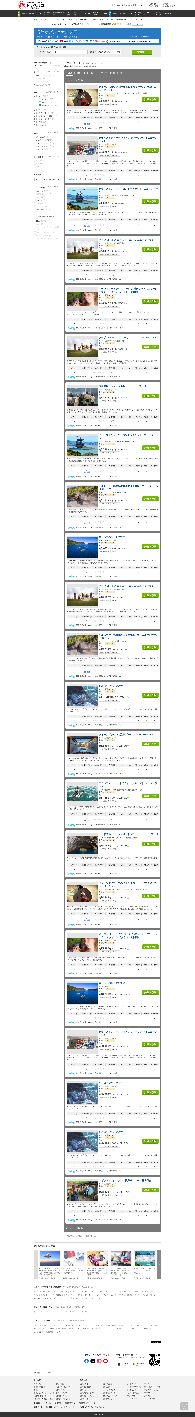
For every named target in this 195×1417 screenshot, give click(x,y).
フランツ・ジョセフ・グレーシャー (147, 1295)
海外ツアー (84, 1390)
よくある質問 (131, 5)
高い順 (93, 73)
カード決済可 (43, 209)
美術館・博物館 (111, 1325)
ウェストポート (53, 1291)
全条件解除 (77, 66)
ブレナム (37, 1298)
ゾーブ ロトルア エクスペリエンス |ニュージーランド (127, 239)
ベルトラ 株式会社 (45, 232)
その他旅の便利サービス (52, 1332)
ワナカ (98, 1298)
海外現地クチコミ (109, 1393)
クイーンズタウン (97, 1291)
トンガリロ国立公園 (56, 1295)
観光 (43, 96)
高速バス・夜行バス (63, 1387)
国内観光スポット (62, 1396)
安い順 (86, 73)
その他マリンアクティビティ (53, 1325)
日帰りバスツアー (62, 1393)
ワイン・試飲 (129, 1328)
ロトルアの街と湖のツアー (113, 537)
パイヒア (105, 1295)
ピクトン (113, 1295)
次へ (159, 1264)
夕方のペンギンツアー (111, 685)
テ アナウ (37, 1295)
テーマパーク (99, 1325)
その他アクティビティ (73, 1325)
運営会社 (147, 1393)
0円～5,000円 (42, 137)
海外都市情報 (107, 1399)
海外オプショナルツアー (58, 32)
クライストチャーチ (112, 1291)
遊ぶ (43, 110)
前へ (35, 1264)
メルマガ (142, 5)
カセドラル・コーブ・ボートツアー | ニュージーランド (128, 834)
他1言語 (87, 124)
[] (138, 24)
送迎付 (40, 197)
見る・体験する (46, 119)
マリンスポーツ (46, 113)
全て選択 (49, 71)
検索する (142, 52)
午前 (40, 161)
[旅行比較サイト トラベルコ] (34, 20)
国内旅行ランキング (63, 1399)
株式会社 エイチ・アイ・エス (47, 228)
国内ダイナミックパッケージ (44, 1393)
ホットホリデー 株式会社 (47, 238)
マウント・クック (64, 1298)
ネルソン (88, 1295)
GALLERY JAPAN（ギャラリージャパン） (61, 1407)
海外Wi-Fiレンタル (87, 1399)
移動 (43, 122)
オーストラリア (39, 1312)
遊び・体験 (60, 1384)
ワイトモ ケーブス (87, 1298)
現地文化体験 (154, 1325)
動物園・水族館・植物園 (58, 1328)
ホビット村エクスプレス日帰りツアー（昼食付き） (126, 1180)
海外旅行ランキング (110, 1396)
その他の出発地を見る (43, 85)
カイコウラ (85, 1291)
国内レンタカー (61, 1390)
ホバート (41, 78)
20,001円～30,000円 (45, 146)
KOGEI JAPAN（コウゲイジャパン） (93, 1407)
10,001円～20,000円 (45, 143)
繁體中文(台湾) (70, 1403)
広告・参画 (131, 1396)
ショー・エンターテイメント (137, 1325)
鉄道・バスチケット (40, 1328)
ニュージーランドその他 (74, 1295)
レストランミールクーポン (113, 1328)
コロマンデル (126, 1291)
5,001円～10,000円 (44, 140)
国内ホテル (38, 1384)
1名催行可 (41, 206)
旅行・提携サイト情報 (152, 1387)
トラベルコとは (117, 5)
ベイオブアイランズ (49, 1298)
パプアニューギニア (67, 1312)
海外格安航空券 (85, 1387)
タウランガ (144, 1291)
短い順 (112, 73)
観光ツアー (48, 99)
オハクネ (64, 1291)
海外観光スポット (109, 1387)
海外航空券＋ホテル (87, 1393)
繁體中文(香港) (84, 1403)
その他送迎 (37, 1332)
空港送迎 (86, 1328)
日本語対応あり (43, 194)
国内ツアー (38, 1390)
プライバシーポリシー (152, 1390)
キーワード (40, 52)
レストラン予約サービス (144, 1328)
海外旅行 (83, 1380)
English (49, 1403)
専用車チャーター (74, 1328)
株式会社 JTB (43, 235)
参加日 (92, 52)
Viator (40, 224)
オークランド (42, 81)
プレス (146, 1384)
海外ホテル (84, 1384)
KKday (41, 221)
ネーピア (96, 1295)
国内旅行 (37, 1380)
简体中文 (58, 1403)
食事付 (40, 200)
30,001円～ (42, 149)
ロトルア (76, 1298)
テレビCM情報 (149, 1399)
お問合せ (153, 5)
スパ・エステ (87, 1325)
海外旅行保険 (107, 1384)
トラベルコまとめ (109, 1390)
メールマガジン (132, 1399)
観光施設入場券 (89, 66)
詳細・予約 (150, 99)
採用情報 (147, 1396)
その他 (44, 125)
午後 (40, 164)
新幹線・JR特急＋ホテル (44, 1399)
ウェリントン (43, 75)
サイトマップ (131, 1384)
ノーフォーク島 (82, 1312)
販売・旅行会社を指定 (45, 216)
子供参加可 (42, 203)
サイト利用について (134, 1387)
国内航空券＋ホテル (42, 1396)
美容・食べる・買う (48, 116)
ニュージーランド (53, 1312)
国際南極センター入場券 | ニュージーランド (122, 386)
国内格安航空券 (39, 1387)
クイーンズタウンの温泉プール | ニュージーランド (126, 734)
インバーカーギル (40, 1291)
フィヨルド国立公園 (125, 1295)
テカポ (45, 1295)
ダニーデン (154, 1291)
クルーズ (47, 102)
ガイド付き (42, 191)
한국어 (94, 1403)
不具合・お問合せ (133, 1393)
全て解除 (56, 71)
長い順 (119, 73)
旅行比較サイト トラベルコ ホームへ (46, 1373)
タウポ (135, 1291)
